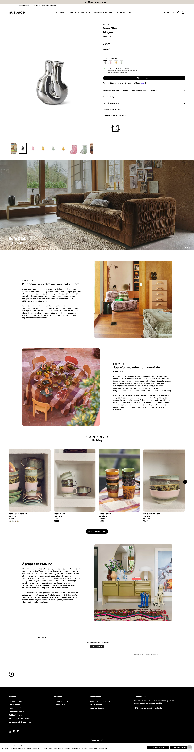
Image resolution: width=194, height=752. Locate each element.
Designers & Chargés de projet (102, 701)
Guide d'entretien (16, 715)
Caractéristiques (110, 97)
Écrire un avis (97, 647)
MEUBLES (85, 12)
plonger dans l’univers (97, 531)
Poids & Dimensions (111, 103)
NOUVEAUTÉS (61, 12)
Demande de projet (97, 708)
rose (110, 62)
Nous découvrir (15, 708)
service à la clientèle (25, 5)
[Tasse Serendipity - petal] (10, 521)
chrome (105, 62)
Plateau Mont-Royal (61, 701)
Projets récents (96, 705)
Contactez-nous (15, 701)
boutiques (37, 5)
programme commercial (49, 5)
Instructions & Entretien (112, 109)
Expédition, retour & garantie (20, 718)
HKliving (106, 24)
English (166, 12)
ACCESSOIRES (111, 12)
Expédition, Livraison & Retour (115, 116)
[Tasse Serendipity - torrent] (15, 521)
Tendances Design (16, 711)
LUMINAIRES (97, 12)
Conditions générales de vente (21, 722)
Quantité (106, 49)
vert (121, 62)
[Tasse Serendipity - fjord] (18, 521)
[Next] (185, 482)
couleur (110, 58)
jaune (116, 62)
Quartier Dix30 (59, 705)
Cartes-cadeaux (15, 705)
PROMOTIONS (125, 12)
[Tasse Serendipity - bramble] (13, 521)
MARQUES (73, 12)
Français (95, 740)
